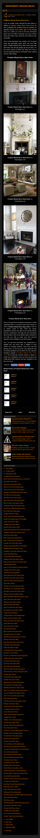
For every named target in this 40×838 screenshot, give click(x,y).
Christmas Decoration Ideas (12, 661)
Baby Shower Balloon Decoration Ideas (15, 562)
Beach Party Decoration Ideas (12, 618)
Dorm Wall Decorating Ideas (12, 511)
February (8, 827)
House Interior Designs (19, 428)
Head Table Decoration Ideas (12, 789)
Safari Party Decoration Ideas (12, 484)
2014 (7, 830)
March (8, 825)
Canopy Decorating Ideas (11, 781)
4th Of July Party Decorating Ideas (14, 516)
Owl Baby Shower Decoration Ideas (14, 591)
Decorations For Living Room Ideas (14, 588)
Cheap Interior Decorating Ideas (13, 706)
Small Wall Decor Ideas (11, 623)
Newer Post (8, 412)
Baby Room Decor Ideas (11, 786)
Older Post (32, 412)
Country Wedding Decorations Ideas (14, 693)
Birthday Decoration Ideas (11, 704)
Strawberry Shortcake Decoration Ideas (15, 551)
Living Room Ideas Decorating (12, 556)
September (9, 474)
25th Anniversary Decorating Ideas (14, 489)
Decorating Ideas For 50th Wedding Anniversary (18, 795)
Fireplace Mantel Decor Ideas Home (22, 25)
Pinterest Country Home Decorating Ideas (16, 778)
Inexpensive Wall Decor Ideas (12, 805)
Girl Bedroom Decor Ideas (11, 762)
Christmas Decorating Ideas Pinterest (15, 746)
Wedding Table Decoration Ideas (13, 548)
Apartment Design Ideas (20, 6)
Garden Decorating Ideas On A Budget (15, 519)
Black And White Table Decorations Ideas (16, 596)
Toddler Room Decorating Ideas (13, 658)
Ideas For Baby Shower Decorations (14, 669)
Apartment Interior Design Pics (22, 419)
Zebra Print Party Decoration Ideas (14, 621)
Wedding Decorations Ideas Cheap (14, 687)
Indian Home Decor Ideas (11, 521)
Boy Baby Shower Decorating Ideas (14, 784)
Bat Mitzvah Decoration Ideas (12, 497)
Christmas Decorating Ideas (12, 476)
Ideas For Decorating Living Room (14, 714)
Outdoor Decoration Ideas (11, 639)
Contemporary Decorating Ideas (13, 650)
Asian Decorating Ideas (10, 554)
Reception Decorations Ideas (12, 602)
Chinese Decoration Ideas (11, 741)
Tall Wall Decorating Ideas (11, 811)
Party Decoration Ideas (10, 728)
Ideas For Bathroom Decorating (13, 607)
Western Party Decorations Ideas (13, 594)
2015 (7, 468)
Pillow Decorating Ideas (11, 698)
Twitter (27, 365)
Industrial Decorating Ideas (11, 572)
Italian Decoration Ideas (11, 797)
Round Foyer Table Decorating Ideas (14, 508)
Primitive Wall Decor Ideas (11, 808)
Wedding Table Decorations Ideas (13, 559)
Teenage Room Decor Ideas (12, 570)
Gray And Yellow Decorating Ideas (14, 580)
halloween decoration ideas (17, 15)
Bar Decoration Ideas (10, 629)
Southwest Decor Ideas (10, 760)
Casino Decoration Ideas (11, 712)
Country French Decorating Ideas (13, 816)
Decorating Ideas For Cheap (12, 634)
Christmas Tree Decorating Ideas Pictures (16, 730)
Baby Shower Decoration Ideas (13, 631)
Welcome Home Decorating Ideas (13, 487)
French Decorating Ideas (11, 752)
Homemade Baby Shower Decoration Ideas (16, 803)
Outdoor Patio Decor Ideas (11, 679)
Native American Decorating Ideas (14, 682)
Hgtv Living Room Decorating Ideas (14, 500)
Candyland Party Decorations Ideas (14, 505)
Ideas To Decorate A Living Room (13, 540)
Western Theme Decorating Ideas (13, 725)
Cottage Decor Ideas (10, 717)
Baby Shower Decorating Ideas (13, 538)
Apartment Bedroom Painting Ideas (23, 436)
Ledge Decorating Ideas (11, 613)
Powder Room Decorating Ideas (13, 736)
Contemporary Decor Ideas (11, 709)
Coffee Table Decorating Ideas (13, 677)
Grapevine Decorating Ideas (12, 645)
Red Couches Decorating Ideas (13, 685)
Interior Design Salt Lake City (21, 454)
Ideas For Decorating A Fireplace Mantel (15, 567)
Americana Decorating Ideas (12, 666)
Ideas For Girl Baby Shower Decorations (15, 690)
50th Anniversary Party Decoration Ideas (16, 671)
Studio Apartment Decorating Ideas (14, 575)
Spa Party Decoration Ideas (12, 663)
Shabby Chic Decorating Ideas (13, 720)
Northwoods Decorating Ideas (12, 792)
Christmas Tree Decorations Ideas (14, 586)
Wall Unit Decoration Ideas (11, 604)
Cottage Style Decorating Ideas (13, 543)
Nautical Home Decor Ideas (12, 527)
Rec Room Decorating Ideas (12, 495)
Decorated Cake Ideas (10, 481)
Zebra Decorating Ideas (10, 535)
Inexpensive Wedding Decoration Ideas (15, 492)
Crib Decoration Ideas (10, 564)
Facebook (14, 365)
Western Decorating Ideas (11, 738)
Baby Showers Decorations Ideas (13, 503)
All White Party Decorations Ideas (14, 578)
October (8, 471)
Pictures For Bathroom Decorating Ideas (15, 655)
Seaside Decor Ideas (10, 674)
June (7, 819)
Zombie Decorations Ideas (11, 722)
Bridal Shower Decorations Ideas (13, 768)
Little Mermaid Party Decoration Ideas (15, 701)
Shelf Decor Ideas (9, 800)
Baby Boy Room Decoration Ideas (14, 642)
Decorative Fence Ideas (11, 653)
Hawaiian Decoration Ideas (11, 524)
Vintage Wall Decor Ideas (11, 513)
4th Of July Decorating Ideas (12, 813)
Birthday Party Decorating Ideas (13, 733)
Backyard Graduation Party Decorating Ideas (17, 530)
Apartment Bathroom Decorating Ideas (15, 770)
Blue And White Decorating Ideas (13, 757)
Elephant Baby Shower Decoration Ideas (16, 773)
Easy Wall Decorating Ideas (12, 776)
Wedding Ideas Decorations (12, 765)
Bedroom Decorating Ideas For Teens (15, 637)
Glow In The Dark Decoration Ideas (14, 696)
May (7, 822)
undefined (14, 374)
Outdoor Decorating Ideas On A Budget (15, 546)
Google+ (21, 365)
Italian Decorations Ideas (11, 647)
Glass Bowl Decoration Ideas (12, 599)
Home (5, 15)
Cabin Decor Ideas (9, 583)
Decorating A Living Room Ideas (13, 610)
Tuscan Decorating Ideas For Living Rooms (16, 749)
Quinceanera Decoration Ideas (13, 754)
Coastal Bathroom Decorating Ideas (14, 615)
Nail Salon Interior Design (20, 445)
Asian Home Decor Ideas (11, 626)
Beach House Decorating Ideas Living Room (17, 479)
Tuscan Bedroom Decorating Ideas (14, 744)
